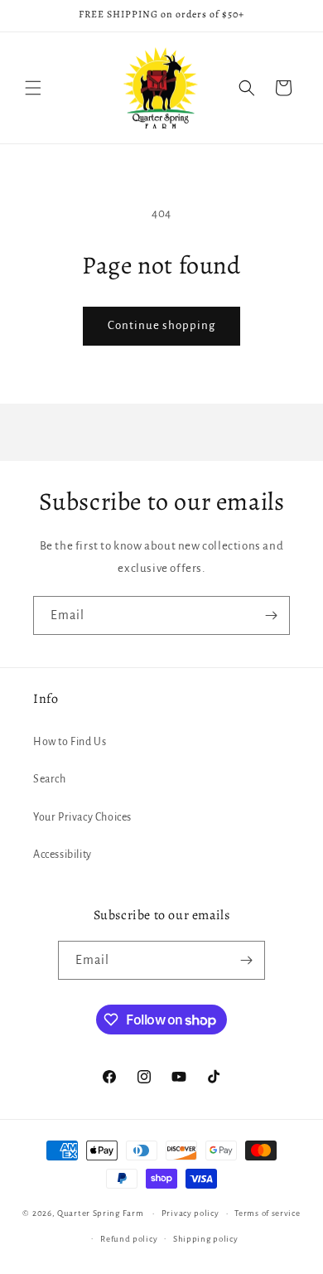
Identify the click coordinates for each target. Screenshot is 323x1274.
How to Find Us (69, 742)
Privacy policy (190, 1213)
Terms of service (267, 1213)
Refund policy (128, 1238)
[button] (33, 88)
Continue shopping (161, 325)
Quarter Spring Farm (100, 1213)
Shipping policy (206, 1238)
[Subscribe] (271, 615)
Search (49, 779)
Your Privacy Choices (82, 817)
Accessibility (62, 854)
